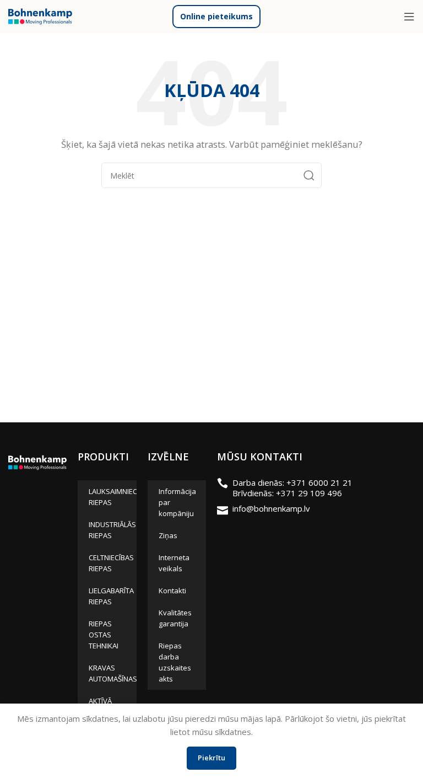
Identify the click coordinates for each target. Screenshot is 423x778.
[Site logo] (40, 15)
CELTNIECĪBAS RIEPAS (111, 562)
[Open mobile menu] (409, 17)
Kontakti (172, 590)
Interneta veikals (174, 562)
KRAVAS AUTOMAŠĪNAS (112, 673)
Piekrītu (211, 758)
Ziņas (168, 535)
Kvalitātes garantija (175, 618)
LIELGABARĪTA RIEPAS (111, 596)
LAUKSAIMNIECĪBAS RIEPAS (112, 496)
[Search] (309, 175)
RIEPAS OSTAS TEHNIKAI (103, 635)
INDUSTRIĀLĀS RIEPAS (112, 529)
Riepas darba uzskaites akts (175, 662)
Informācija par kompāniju (177, 502)
